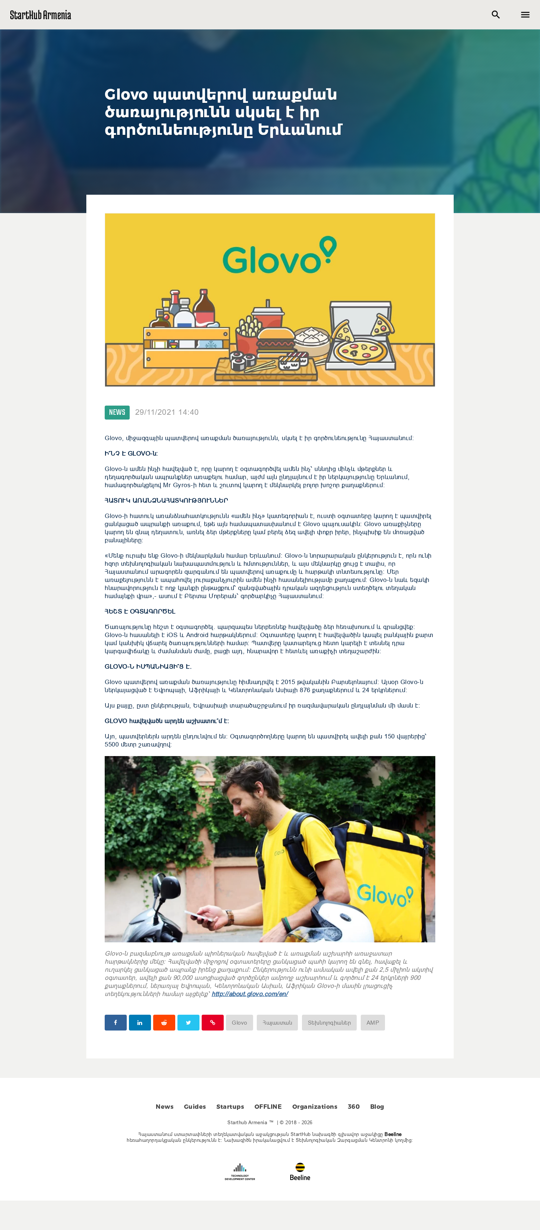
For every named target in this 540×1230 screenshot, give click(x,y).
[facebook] (116, 1023)
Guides (195, 1106)
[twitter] (188, 1023)
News (117, 412)
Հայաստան (277, 1022)
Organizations (315, 1106)
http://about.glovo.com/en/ (250, 993)
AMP (373, 1022)
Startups (230, 1106)
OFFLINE (268, 1106)
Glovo (239, 1022)
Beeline (393, 1134)
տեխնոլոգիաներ (329, 1022)
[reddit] (164, 1023)
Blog (377, 1106)
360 (354, 1106)
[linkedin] (140, 1023)
